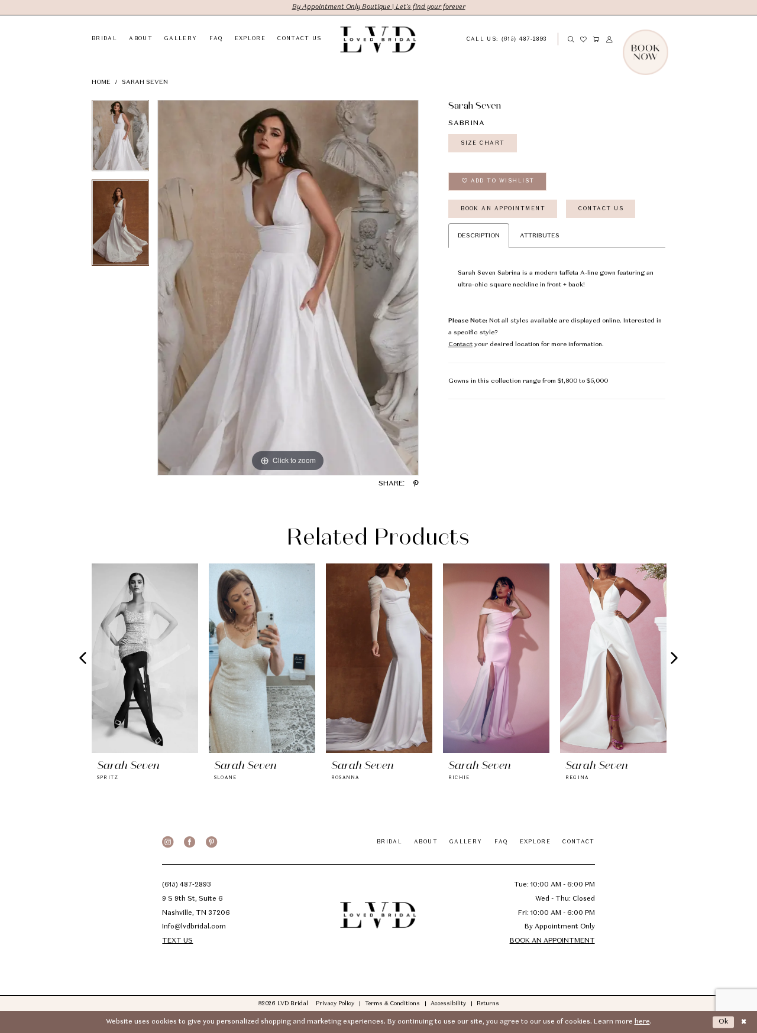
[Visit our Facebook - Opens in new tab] (189, 842)
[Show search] (570, 39)
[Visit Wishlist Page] (583, 39)
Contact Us (600, 208)
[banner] (378, 39)
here (642, 1022)
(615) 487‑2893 (186, 885)
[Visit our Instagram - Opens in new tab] (167, 842)
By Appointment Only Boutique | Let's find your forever (378, 7)
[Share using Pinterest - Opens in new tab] (416, 484)
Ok (724, 1022)
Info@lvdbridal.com (194, 927)
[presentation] (145, 658)
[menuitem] (513, 38)
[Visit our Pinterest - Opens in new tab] (211, 842)
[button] (596, 39)
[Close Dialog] (743, 1022)
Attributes (539, 236)
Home (101, 82)
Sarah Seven (145, 82)
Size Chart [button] (483, 143)
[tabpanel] (120, 140)
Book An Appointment (503, 208)
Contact (460, 344)
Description (479, 236)
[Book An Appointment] (665, 39)
